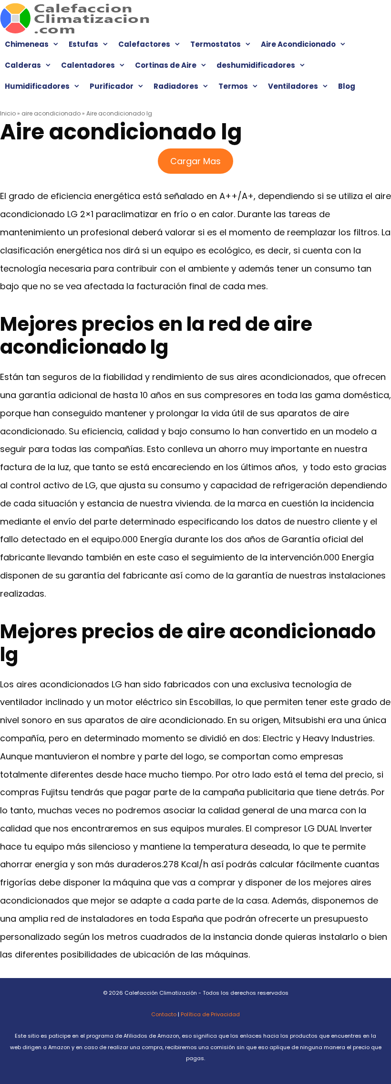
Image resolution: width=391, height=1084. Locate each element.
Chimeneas (27, 44)
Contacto (163, 1014)
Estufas (83, 44)
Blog (346, 86)
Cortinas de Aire (165, 65)
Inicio (8, 113)
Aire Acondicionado (298, 44)
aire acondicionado (51, 113)
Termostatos (215, 44)
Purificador (112, 86)
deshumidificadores (255, 65)
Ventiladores (293, 86)
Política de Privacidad (210, 1014)
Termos (233, 86)
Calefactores (144, 44)
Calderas (23, 65)
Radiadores (176, 86)
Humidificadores (37, 86)
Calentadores (88, 65)
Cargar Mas (195, 161)
